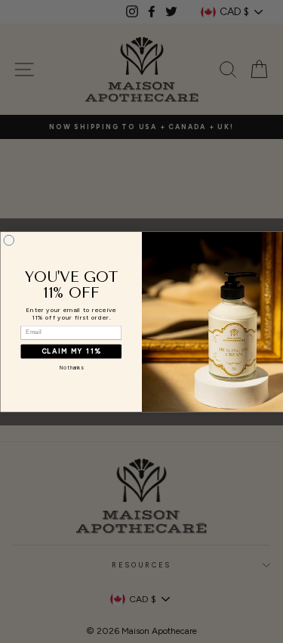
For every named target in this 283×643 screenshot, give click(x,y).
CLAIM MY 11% (71, 351)
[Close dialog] (9, 240)
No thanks (70, 367)
